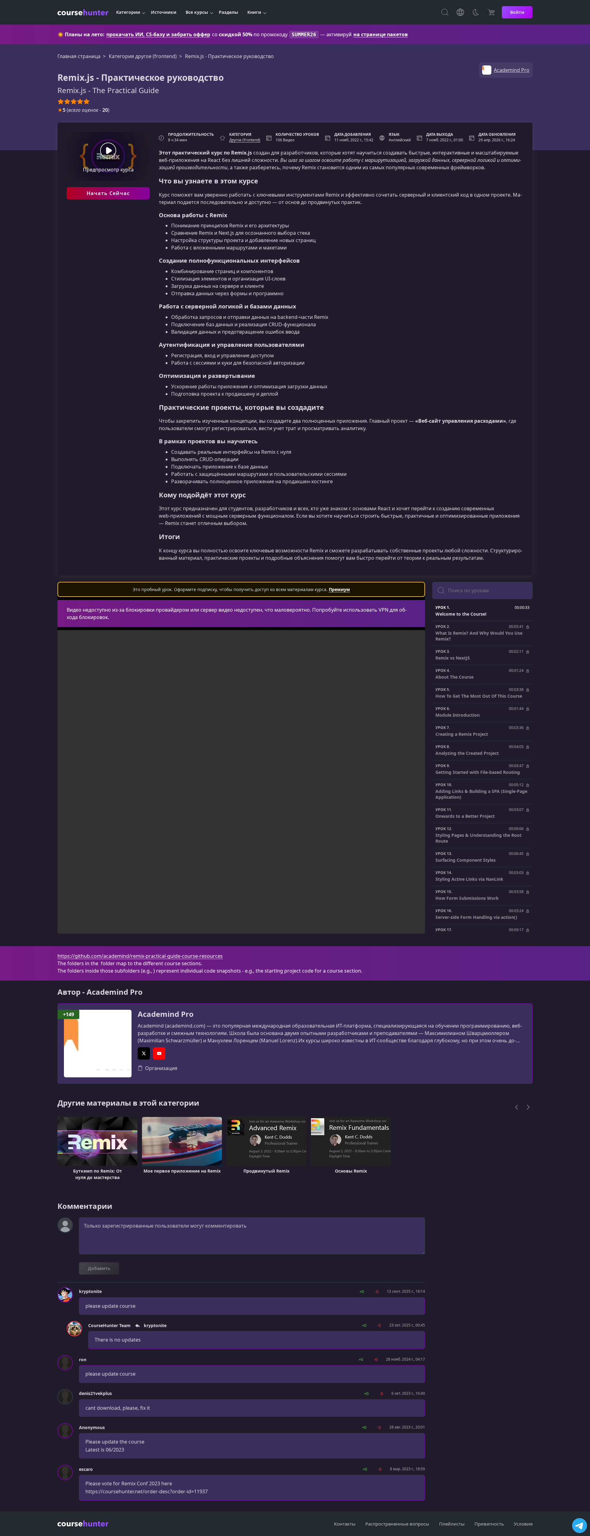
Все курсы (197, 12)
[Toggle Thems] (476, 12)
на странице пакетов (380, 34)
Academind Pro (166, 1014)
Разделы (228, 12)
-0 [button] (376, 1291)
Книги (254, 12)
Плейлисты (452, 1524)
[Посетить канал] (579, 1525)
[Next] (528, 1107)
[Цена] (491, 12)
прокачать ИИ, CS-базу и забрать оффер (158, 34)
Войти (517, 12)
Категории (128, 12)
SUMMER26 (304, 34)
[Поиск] (445, 12)
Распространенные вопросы (397, 1524)
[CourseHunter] (82, 12)
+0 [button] (362, 1291)
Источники (163, 12)
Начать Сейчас (108, 193)
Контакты (345, 1524)
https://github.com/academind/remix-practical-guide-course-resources (140, 956)
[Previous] (516, 1107)
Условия (523, 1524)
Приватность (489, 1524)
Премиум (339, 589)
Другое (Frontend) (244, 140)
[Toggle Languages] (460, 12)
